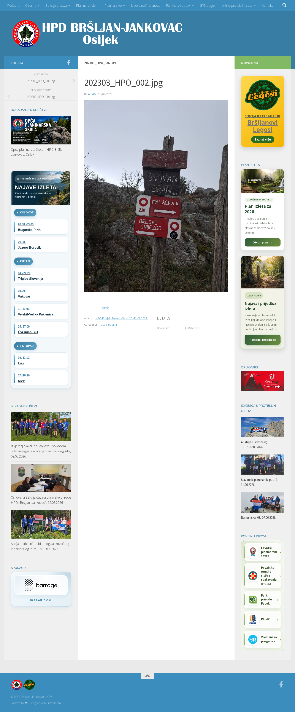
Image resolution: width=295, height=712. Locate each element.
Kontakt (267, 5)
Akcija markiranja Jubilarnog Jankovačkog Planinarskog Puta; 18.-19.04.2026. (40, 546)
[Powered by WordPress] (26, 703)
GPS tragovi (208, 5)
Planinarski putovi (178, 5)
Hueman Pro (53, 703)
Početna (13, 5)
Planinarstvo (113, 5)
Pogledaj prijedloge (263, 340)
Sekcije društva (56, 5)
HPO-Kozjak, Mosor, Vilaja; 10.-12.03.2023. (121, 318)
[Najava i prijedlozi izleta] (262, 272)
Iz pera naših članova (145, 5)
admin (92, 94)
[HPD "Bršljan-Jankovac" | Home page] (97, 33)
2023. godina (109, 324)
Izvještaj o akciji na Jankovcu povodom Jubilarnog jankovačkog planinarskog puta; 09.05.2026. (41, 450)
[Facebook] (68, 62)
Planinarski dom (87, 5)
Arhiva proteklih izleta (237, 5)
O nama (30, 5)
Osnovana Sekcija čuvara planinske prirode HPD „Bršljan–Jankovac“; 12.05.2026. (41, 500)
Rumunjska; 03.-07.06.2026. (258, 517)
